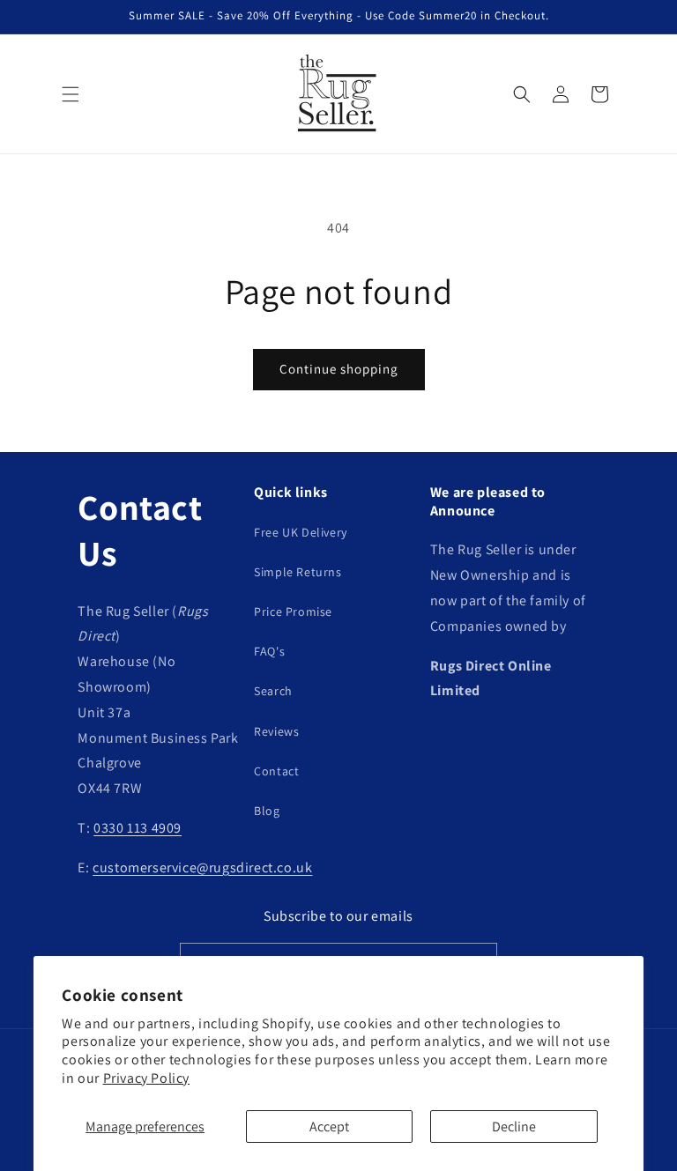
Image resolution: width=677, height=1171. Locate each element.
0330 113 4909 (137, 828)
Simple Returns (297, 572)
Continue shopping (338, 368)
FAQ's (269, 651)
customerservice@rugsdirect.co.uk (202, 867)
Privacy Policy (146, 1078)
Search (273, 691)
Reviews (276, 731)
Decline (514, 1126)
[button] (70, 94)
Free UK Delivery (300, 532)
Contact (276, 771)
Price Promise (293, 611)
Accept (329, 1126)
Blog (266, 811)
